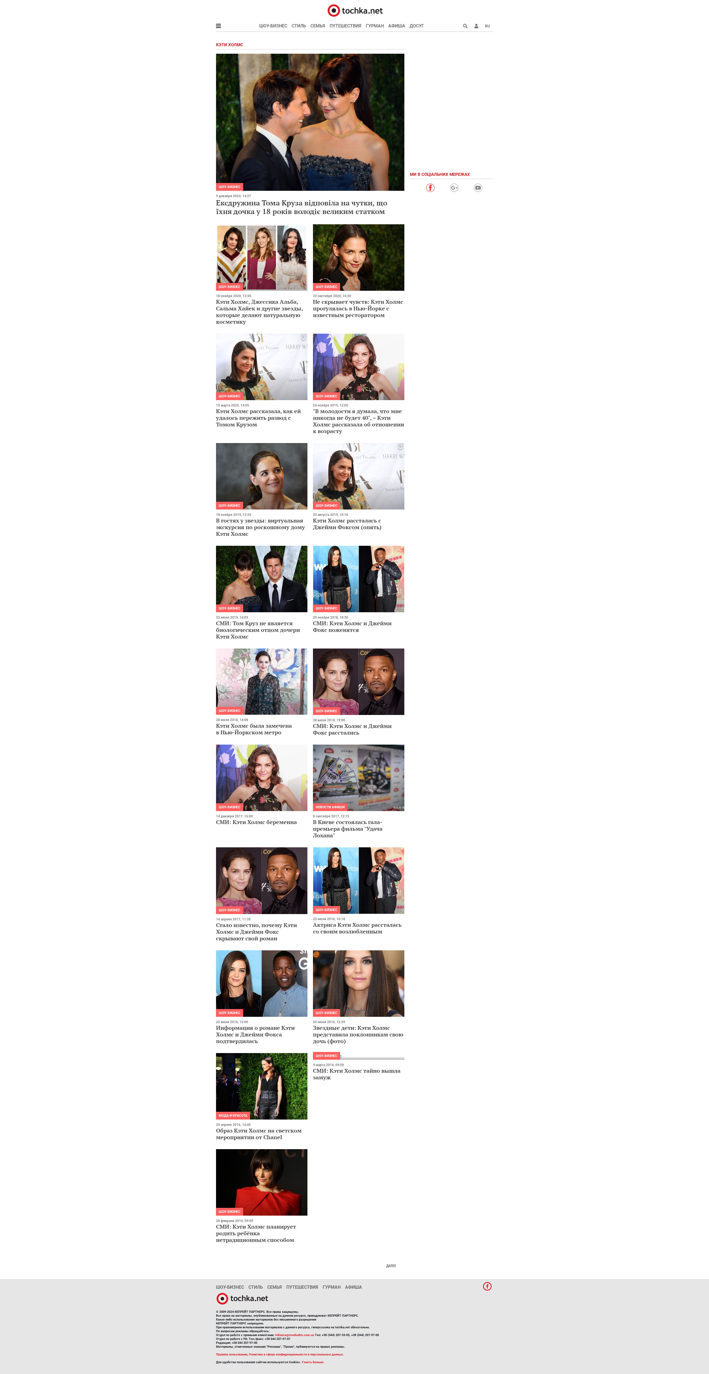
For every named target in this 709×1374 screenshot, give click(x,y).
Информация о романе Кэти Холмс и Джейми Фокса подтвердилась (255, 1034)
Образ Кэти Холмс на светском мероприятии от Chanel (259, 1134)
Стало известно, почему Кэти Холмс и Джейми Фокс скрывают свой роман (256, 931)
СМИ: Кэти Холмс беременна (256, 822)
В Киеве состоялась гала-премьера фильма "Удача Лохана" (347, 828)
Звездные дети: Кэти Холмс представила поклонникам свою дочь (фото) (358, 1034)
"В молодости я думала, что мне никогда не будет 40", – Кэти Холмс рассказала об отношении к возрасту (358, 421)
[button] (476, 26)
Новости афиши (330, 807)
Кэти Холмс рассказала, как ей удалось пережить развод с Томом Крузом (258, 417)
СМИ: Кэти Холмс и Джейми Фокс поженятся (352, 626)
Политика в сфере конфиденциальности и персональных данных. (296, 1354)
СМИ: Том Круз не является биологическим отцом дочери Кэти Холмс (258, 629)
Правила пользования (231, 1354)
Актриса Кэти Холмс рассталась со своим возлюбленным (357, 928)
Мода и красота (233, 1116)
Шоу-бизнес (273, 26)
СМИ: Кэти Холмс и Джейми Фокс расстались (352, 729)
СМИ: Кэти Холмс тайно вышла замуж (356, 1074)
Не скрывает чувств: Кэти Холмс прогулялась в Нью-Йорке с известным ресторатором (358, 308)
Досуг (417, 26)
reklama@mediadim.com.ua (294, 1335)
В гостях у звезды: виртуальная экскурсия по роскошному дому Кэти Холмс (260, 527)
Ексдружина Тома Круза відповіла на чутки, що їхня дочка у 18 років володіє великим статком (301, 207)
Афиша (396, 26)
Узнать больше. (313, 1362)
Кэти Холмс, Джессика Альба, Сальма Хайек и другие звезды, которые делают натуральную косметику (259, 311)
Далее (391, 1265)
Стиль (299, 26)
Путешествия (345, 26)
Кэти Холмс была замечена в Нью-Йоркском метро (254, 729)
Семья (317, 26)
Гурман (375, 26)
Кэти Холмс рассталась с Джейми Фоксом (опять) (347, 524)
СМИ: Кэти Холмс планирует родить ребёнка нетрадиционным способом (256, 1233)
